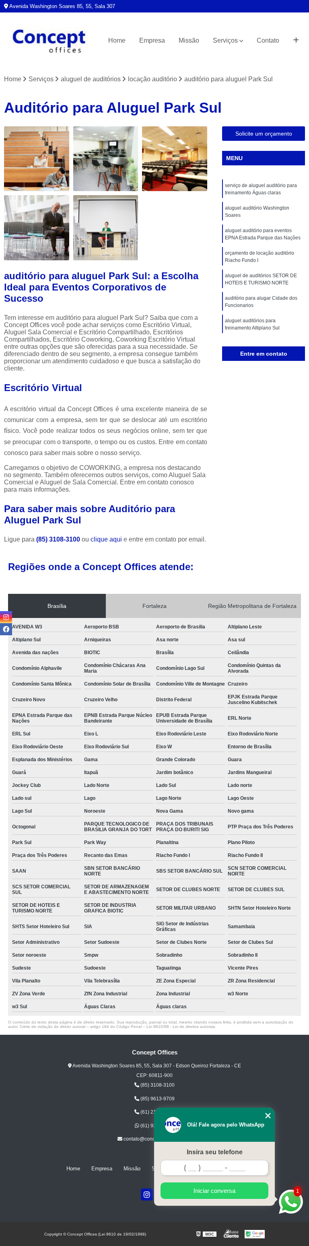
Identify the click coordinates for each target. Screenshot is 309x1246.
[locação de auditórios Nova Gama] (105, 159)
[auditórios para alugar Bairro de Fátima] (174, 159)
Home (117, 40)
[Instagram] (147, 1194)
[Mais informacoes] (296, 41)
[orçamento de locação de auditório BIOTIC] (105, 227)
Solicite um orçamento (263, 133)
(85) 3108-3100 (59, 539)
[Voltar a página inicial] (49, 41)
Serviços (225, 40)
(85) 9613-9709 (157, 1099)
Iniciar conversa (214, 1190)
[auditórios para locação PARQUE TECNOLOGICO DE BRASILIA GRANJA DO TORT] (36, 159)
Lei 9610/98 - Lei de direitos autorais (180, 1026)
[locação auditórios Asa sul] (36, 227)
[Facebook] (6, 629)
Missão (189, 40)
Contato (268, 40)
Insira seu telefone (215, 1152)
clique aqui (106, 539)
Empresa (152, 40)
